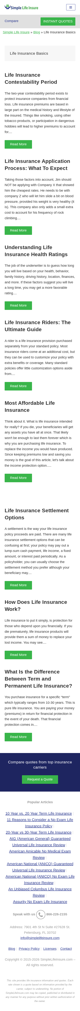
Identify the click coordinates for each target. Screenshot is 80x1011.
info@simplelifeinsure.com (40, 938)
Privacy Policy (29, 949)
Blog (36, 32)
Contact (66, 949)
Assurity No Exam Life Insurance (40, 902)
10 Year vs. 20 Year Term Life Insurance (38, 813)
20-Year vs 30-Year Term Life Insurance (38, 832)
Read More (18, 144)
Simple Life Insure (16, 32)
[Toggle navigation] (70, 7)
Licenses (50, 949)
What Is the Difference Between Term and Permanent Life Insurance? (38, 679)
